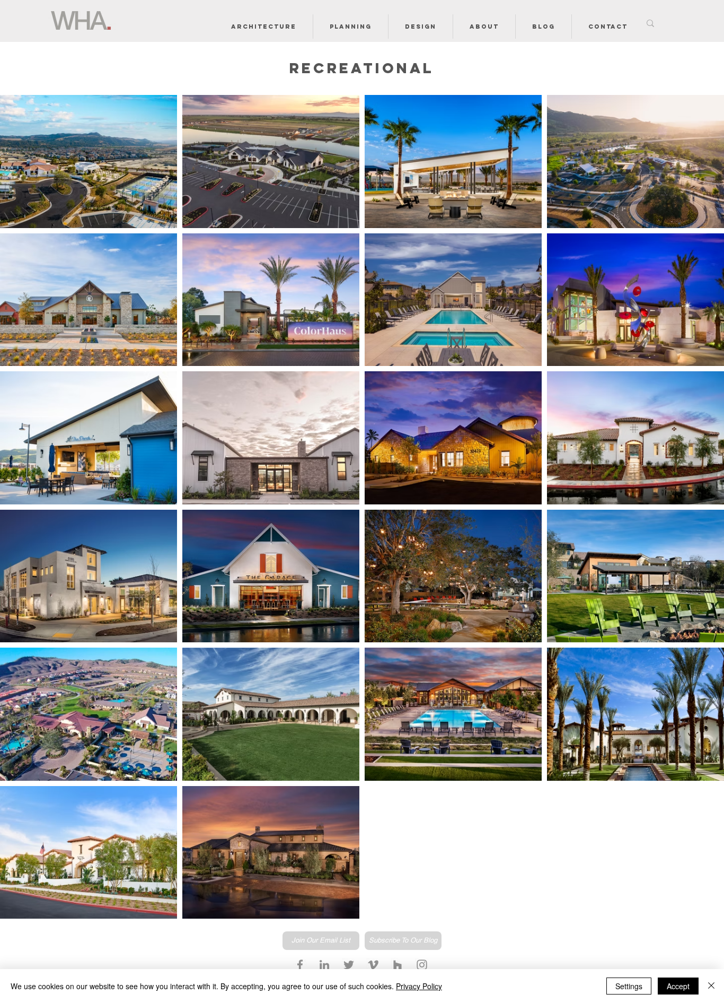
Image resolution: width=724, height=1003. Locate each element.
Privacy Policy (419, 986)
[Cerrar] (711, 986)
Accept (678, 986)
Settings (628, 986)
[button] (264, 26)
